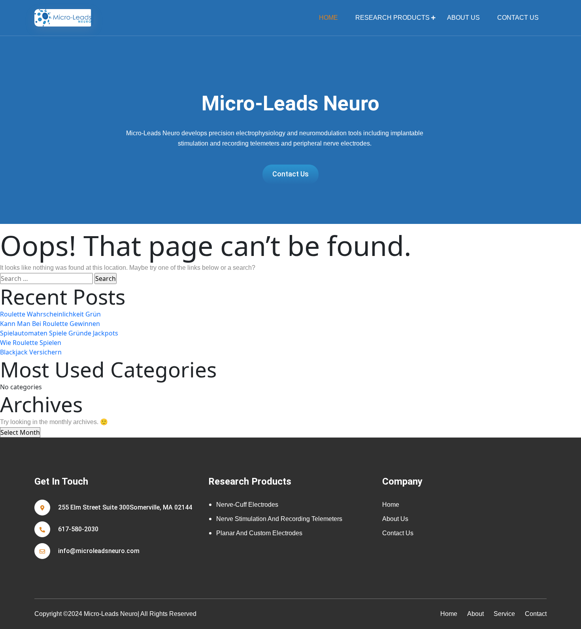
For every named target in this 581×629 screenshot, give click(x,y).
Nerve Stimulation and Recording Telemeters (279, 518)
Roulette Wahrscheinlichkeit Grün (50, 314)
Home (390, 504)
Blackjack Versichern (31, 352)
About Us (463, 17)
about (475, 613)
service (504, 613)
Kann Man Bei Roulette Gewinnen (50, 323)
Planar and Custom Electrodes (259, 533)
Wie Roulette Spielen (30, 342)
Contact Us (518, 17)
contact (536, 613)
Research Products (392, 17)
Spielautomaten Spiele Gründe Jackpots (59, 333)
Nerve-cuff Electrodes (247, 504)
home (328, 17)
